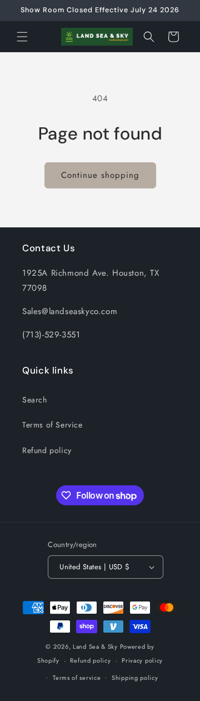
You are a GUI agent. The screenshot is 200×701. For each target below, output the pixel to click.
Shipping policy (135, 677)
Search (34, 399)
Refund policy (47, 450)
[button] (22, 36)
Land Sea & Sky (95, 646)
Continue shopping (100, 175)
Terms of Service (52, 424)
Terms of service (77, 677)
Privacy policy (142, 660)
